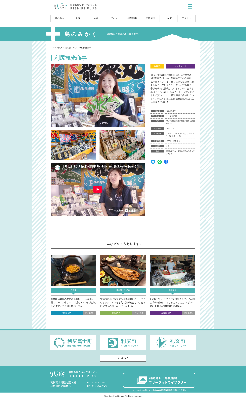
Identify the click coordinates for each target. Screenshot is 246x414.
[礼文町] (173, 349)
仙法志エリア (180, 66)
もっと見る (123, 358)
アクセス (186, 18)
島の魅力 (59, 18)
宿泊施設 (150, 18)
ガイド (168, 18)
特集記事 (132, 18)
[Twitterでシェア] (153, 163)
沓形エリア (66, 313)
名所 (77, 18)
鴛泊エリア (116, 313)
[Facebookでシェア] (166, 163)
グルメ (114, 18)
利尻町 (157, 66)
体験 (96, 18)
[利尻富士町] (73, 349)
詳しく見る (89, 313)
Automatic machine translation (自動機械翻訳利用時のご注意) (159, 390)
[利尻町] (123, 349)
